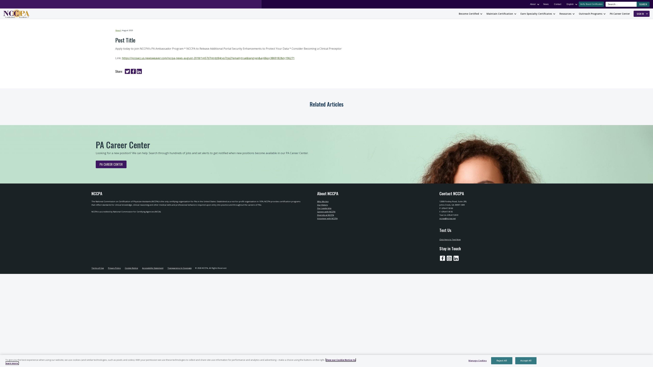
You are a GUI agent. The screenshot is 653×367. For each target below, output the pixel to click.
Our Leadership (324, 208)
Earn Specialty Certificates (536, 13)
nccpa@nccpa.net (447, 218)
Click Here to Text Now (450, 239)
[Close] (647, 360)
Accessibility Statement (152, 268)
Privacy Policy (114, 268)
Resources (565, 13)
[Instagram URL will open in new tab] (449, 258)
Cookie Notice (131, 268)
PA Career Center (620, 13)
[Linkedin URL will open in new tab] (456, 258)
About (532, 4)
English (570, 4)
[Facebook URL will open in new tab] (442, 258)
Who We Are (323, 201)
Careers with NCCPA (326, 211)
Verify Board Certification (591, 4)
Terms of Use (97, 268)
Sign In (640, 13)
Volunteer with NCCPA (327, 218)
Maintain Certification (500, 13)
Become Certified (469, 13)
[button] (643, 4)
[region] (326, 361)
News (546, 4)
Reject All (502, 360)
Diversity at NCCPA (325, 215)
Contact (557, 4)
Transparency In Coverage (180, 268)
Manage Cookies (477, 360)
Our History (322, 205)
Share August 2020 (127, 71)
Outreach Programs (590, 13)
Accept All (525, 360)
